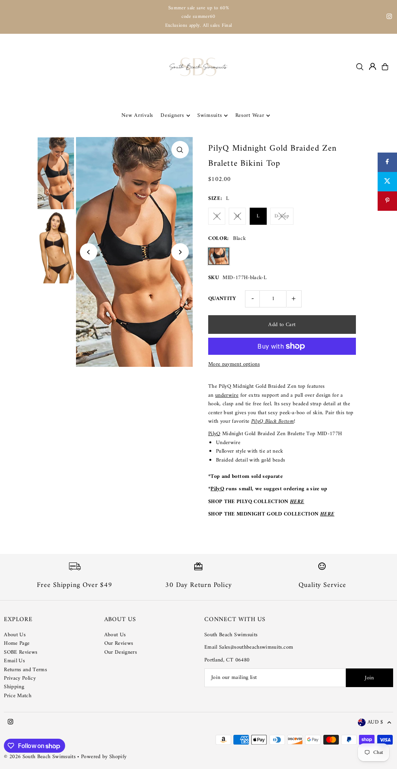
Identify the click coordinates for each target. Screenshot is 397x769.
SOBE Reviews (20, 652)
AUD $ (375, 722)
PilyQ (214, 434)
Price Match (17, 696)
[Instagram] (389, 17)
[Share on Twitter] (387, 181)
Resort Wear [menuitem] (249, 115)
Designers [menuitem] (172, 115)
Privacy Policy (20, 678)
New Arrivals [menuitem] (137, 115)
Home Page (16, 643)
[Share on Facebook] (387, 162)
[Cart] (385, 66)
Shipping (14, 687)
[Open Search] (359, 66)
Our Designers (120, 652)
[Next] (180, 252)
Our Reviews (118, 643)
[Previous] (88, 252)
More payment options (234, 364)
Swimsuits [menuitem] (209, 115)
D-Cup (281, 216)
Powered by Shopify (103, 757)
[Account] (372, 66)
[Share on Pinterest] (387, 201)
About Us (15, 635)
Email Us (14, 661)
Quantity (222, 299)
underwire (226, 395)
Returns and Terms (25, 670)
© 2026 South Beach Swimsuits (40, 757)
